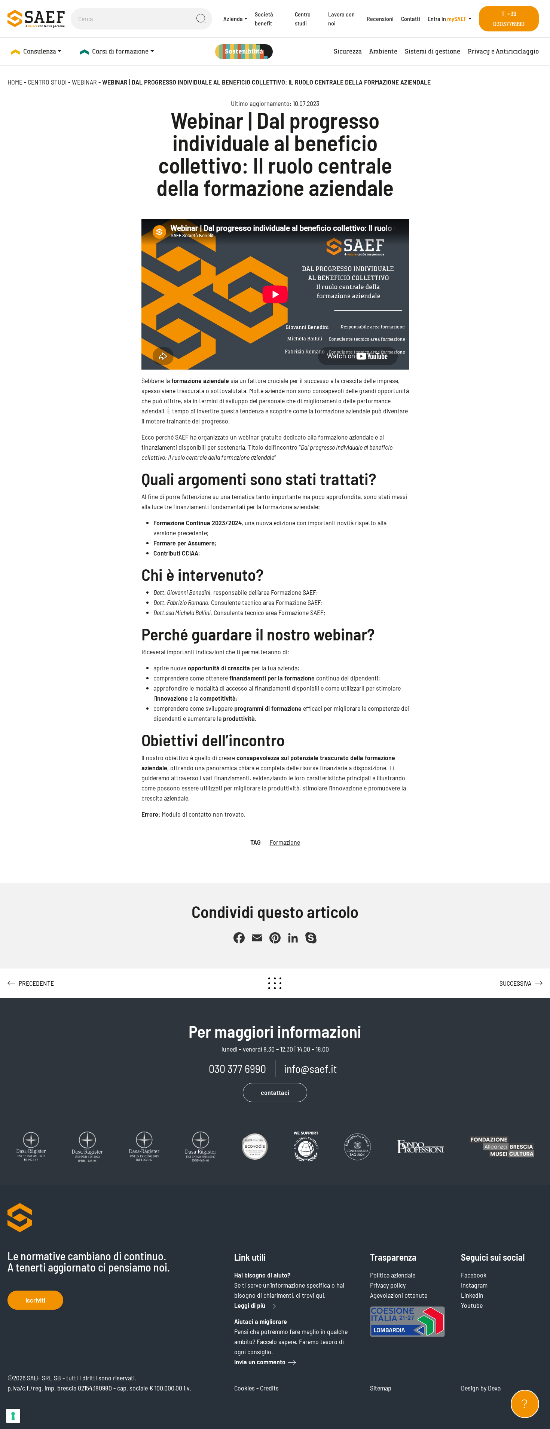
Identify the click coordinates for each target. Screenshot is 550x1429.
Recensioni (380, 18)
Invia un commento (259, 1362)
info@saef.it (310, 1068)
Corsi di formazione (120, 51)
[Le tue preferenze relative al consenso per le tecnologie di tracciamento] (13, 1416)
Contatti (410, 18)
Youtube (472, 1305)
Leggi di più (249, 1305)
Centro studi (303, 18)
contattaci (275, 1092)
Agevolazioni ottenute (398, 1295)
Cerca (201, 19)
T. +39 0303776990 (509, 18)
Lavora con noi (341, 18)
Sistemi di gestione (432, 51)
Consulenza (39, 51)
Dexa (494, 1388)
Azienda (233, 18)
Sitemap (380, 1388)
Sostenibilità (244, 51)
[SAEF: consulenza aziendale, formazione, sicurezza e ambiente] (36, 18)
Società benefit (264, 18)
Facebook (473, 1275)
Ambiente (383, 51)
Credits (269, 1388)
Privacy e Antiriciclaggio (503, 51)
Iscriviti (35, 1300)
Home (14, 82)
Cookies (244, 1388)
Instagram (474, 1285)
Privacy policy (388, 1285)
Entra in (447, 18)
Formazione (285, 842)
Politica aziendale (392, 1275)
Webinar (84, 82)
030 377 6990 (237, 1068)
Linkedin (472, 1295)
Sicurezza (348, 51)
